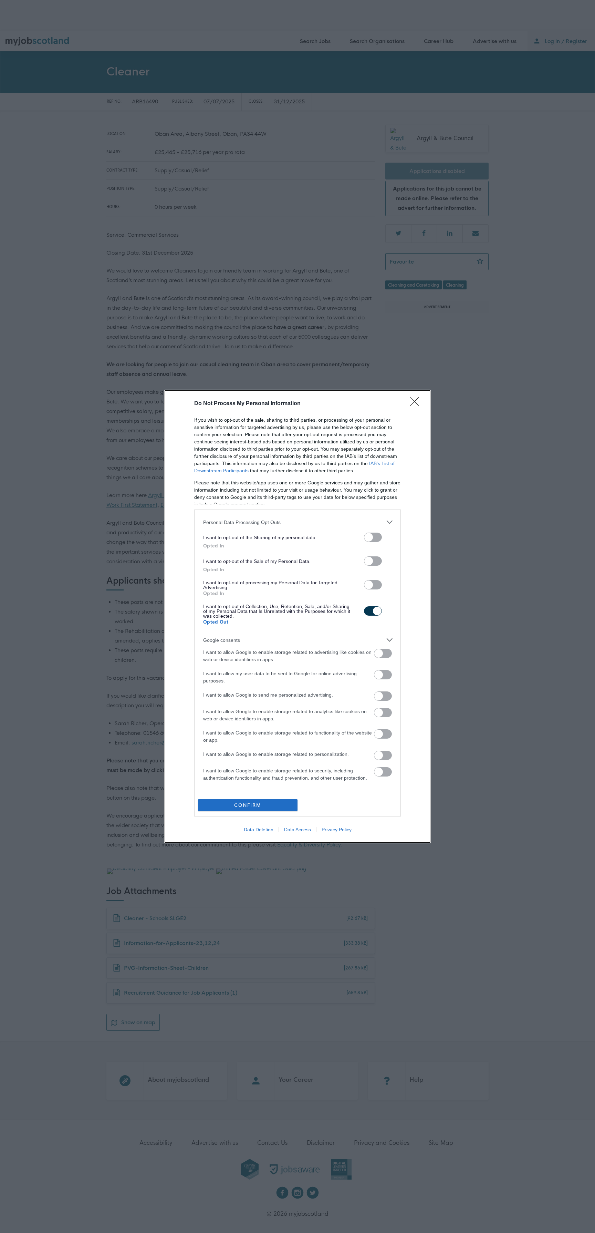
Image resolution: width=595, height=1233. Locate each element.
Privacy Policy (337, 829)
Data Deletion (258, 829)
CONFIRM (247, 805)
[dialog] (297, 616)
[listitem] (297, 522)
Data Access (297, 829)
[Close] (416, 403)
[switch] (373, 537)
